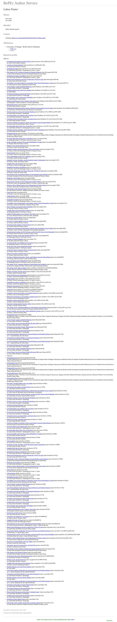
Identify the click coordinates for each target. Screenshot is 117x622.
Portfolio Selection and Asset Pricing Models (19, 90)
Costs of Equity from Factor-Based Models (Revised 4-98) (22, 323)
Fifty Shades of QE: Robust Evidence (17, 189)
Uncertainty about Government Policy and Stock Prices (22, 119)
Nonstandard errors (12, 314)
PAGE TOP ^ (110, 620)
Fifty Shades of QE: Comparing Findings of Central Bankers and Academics (27, 174)
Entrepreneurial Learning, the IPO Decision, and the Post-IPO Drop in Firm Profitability (30, 232)
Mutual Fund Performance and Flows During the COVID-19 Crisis (25, 79)
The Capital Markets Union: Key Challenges (19, 156)
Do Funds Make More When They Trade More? (20, 126)
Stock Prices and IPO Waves (14, 217)
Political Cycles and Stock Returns (16, 145)
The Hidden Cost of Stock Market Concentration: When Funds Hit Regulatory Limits (30, 83)
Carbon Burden (11, 196)
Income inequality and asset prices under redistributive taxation (24, 311)
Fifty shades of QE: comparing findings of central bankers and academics (26, 264)
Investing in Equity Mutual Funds (16, 599)
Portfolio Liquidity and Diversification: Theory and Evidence (23, 149)
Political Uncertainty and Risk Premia (17, 253)
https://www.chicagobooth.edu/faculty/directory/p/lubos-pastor (28, 38)
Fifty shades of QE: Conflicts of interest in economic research (23, 603)
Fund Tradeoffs (11, 153)
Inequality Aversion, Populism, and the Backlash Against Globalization (26, 160)
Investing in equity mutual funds (15, 300)
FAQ (42, 619)
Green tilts (9, 289)
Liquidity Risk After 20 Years (15, 163)
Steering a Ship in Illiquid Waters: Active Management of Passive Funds (26, 185)
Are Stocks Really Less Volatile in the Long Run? (20, 115)
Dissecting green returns (13, 286)
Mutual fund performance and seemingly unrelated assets (22, 296)
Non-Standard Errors (12, 373)
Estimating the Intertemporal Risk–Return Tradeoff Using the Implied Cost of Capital (30, 108)
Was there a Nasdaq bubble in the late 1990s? (19, 304)
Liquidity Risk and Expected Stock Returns (18, 210)
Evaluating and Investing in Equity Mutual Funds (20, 327)
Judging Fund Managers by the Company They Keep (21, 101)
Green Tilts (10, 192)
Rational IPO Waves (12, 104)
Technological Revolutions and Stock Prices (19, 61)
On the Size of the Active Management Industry (20, 246)
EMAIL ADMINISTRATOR (60, 619)
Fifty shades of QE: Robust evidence (17, 268)
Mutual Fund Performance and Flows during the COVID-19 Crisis (25, 527)
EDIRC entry (13, 48)
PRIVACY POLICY (48, 619)
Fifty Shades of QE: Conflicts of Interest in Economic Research (24, 72)
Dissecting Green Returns (14, 178)
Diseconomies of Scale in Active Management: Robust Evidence (24, 181)
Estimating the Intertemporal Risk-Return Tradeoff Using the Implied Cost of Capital (30, 228)
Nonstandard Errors (12, 133)
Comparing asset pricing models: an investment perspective (23, 293)
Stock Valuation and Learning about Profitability (20, 97)
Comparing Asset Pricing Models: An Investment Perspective (23, 338)
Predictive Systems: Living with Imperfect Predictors (21, 112)
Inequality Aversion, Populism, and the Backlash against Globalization (26, 130)
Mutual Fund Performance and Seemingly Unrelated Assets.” (23, 592)
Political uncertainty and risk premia (16, 271)
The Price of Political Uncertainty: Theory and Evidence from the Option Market (28, 122)
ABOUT (39, 619)
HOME (69, 619)
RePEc (72, 619)
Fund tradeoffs (11, 278)
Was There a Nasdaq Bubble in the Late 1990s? (20, 383)
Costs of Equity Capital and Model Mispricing (19, 86)
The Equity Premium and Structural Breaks (18, 94)
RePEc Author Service (20, 3)
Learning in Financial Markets (15, 65)
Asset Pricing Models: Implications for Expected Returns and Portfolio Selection (28, 334)
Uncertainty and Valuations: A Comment (18, 516)
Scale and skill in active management (17, 275)
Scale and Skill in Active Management (17, 260)
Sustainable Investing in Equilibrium (16, 76)
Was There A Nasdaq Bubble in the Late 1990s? (20, 221)
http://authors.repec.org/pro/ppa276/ (22, 613)
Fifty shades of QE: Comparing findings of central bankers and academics (27, 307)
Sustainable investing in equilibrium (16, 282)
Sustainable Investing (12, 68)
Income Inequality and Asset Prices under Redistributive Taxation (24, 142)
